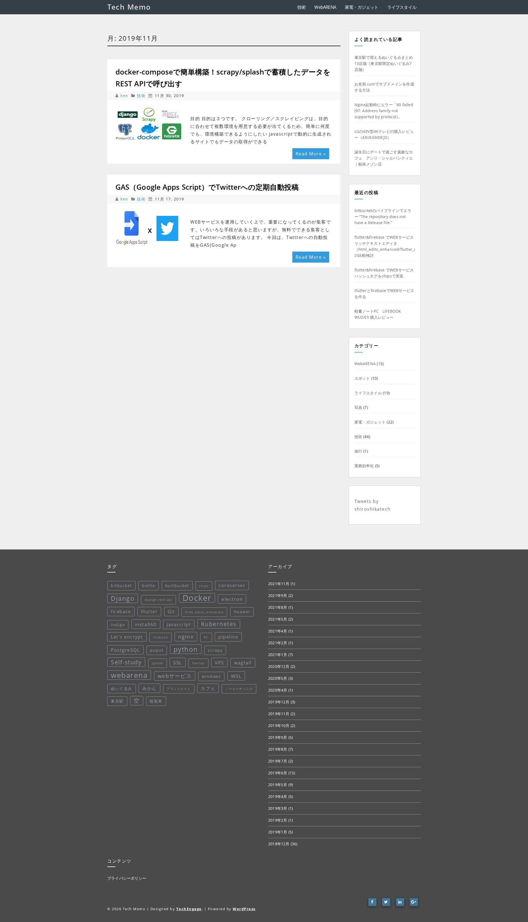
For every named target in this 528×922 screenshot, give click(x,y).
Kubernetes (219, 624)
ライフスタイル (401, 7)
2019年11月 (279, 713)
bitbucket (121, 585)
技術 (301, 7)
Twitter (198, 663)
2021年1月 (277, 654)
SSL (177, 662)
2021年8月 (277, 607)
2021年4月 (277, 631)
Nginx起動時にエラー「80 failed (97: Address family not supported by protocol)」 (383, 110)
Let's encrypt (127, 637)
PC (206, 637)
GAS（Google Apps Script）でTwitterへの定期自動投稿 (207, 187)
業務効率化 (364, 465)
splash (157, 663)
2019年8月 (277, 749)
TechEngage (189, 908)
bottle (148, 585)
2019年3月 (277, 808)
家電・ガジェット (361, 7)
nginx (186, 636)
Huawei (242, 611)
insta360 (146, 624)
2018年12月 (279, 843)
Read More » (311, 154)
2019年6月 (277, 772)
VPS (219, 662)
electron (232, 599)
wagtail (243, 663)
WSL (236, 676)
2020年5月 (277, 678)
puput (157, 650)
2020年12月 (279, 666)
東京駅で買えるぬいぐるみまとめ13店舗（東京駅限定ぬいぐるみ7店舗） (383, 63)
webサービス (175, 675)
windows (211, 676)
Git (171, 612)
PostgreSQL (125, 649)
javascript (179, 624)
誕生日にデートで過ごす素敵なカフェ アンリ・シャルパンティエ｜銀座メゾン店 (383, 158)
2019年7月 (277, 761)
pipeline (228, 637)
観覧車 (156, 701)
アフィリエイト (179, 689)
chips (204, 586)
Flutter (149, 612)
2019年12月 (279, 701)
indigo (118, 624)
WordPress (244, 908)
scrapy (215, 650)
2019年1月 (277, 832)
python (186, 649)
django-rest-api (159, 600)
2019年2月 (277, 820)
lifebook (160, 637)
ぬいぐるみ (121, 688)
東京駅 (117, 701)
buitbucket (177, 585)
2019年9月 (277, 737)
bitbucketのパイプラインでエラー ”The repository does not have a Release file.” (382, 216)
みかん (149, 688)
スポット (362, 378)
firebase (121, 612)
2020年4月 (277, 690)
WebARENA (325, 7)
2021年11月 (279, 583)
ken (125, 95)
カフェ (208, 688)
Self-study (126, 662)
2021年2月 (277, 642)
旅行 (358, 451)
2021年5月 (277, 619)
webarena (129, 675)
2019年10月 (279, 725)
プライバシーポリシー (126, 878)
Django (122, 598)
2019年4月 (277, 796)
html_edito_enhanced (204, 612)
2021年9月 (277, 595)
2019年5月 (277, 784)
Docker (197, 597)
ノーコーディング (239, 689)
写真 (358, 407)
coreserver (232, 585)
